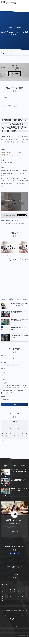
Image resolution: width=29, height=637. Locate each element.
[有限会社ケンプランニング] (9, 2)
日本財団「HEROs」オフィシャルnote (11, 155)
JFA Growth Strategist (7, 390)
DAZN (8, 385)
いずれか (10, 393)
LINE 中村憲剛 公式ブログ (14, 567)
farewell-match (15, 385)
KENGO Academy (19, 390)
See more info (15, 531)
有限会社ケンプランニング (14, 520)
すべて (4, 393)
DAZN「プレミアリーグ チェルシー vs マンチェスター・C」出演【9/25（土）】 (9, 260)
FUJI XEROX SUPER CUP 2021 (14, 388)
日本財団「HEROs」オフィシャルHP (11, 152)
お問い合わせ (14, 73)
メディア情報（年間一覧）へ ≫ (12, 106)
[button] (25, 2)
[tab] (4, 299)
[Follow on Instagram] (18, 553)
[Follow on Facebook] (14, 553)
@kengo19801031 (11, 215)
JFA (24, 388)
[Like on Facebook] (14, 535)
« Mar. (2, 440)
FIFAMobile (23, 385)
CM (3, 385)
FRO (2, 365)
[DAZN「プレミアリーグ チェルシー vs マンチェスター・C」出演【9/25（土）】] (9, 247)
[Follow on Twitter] (10, 553)
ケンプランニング (14, 365)
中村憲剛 (7, 365)
